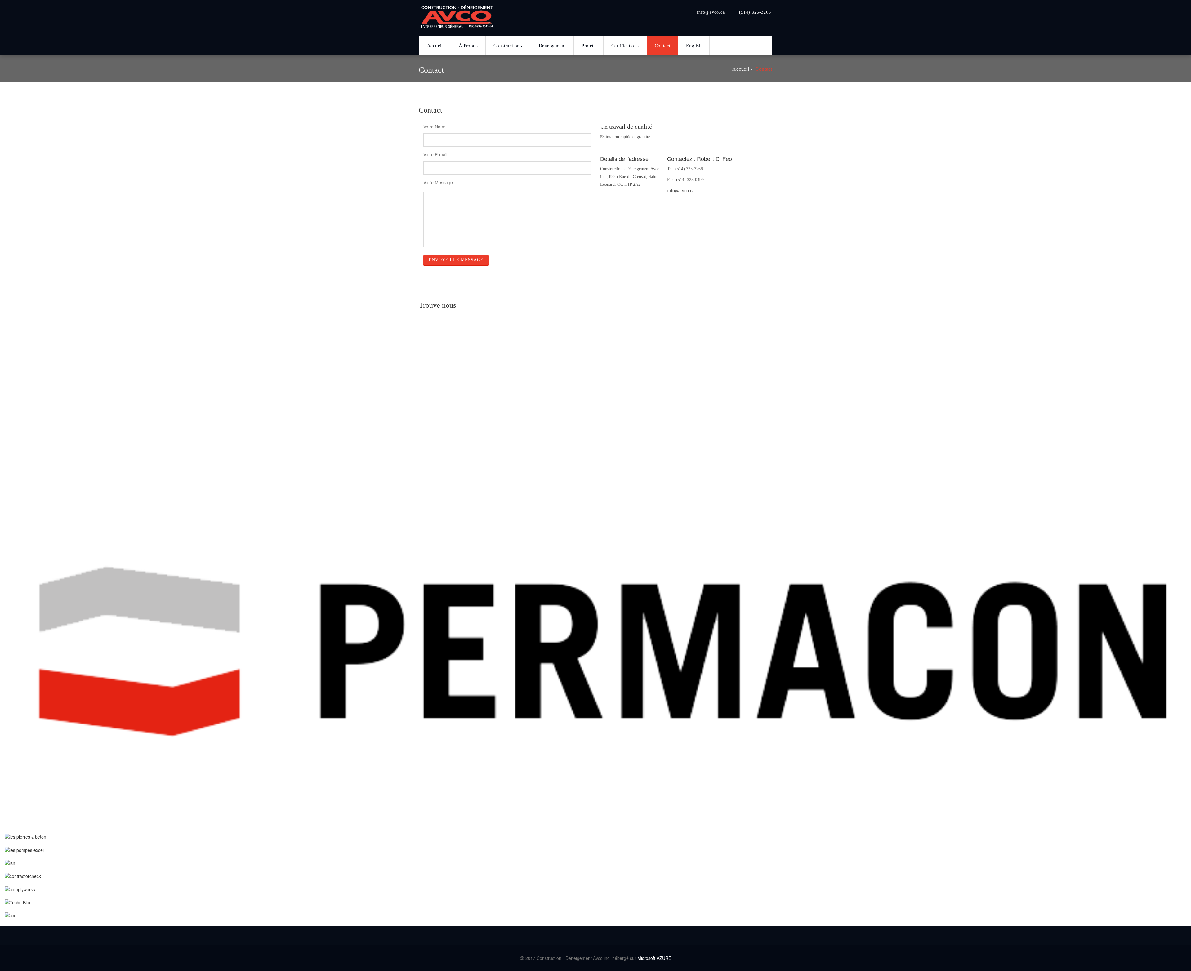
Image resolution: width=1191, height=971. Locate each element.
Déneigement (552, 45)
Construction (506, 45)
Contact (663, 45)
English (694, 45)
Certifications (625, 45)
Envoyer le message (456, 259)
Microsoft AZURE (654, 958)
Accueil (435, 45)
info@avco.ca (680, 190)
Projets (589, 45)
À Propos (468, 45)
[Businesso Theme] (457, 14)
